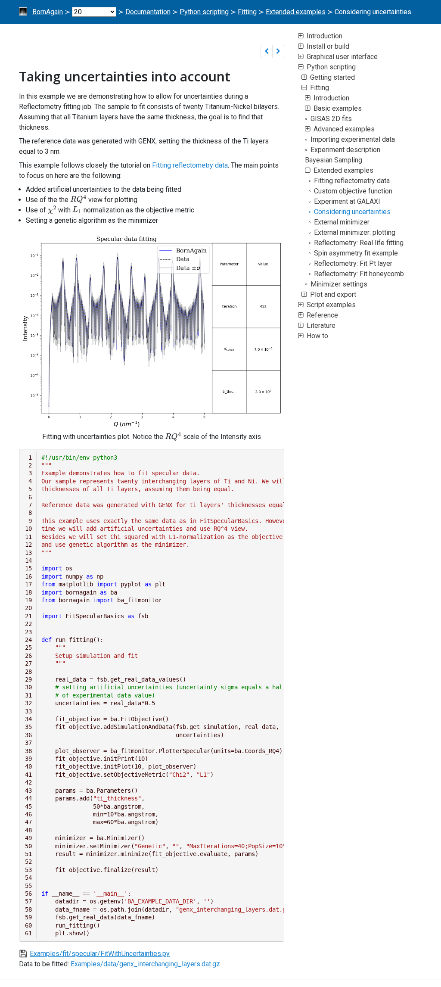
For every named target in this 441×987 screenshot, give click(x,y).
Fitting (247, 12)
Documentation (148, 12)
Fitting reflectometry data (190, 165)
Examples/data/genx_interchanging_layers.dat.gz (145, 964)
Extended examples (296, 12)
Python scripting (204, 12)
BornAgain (47, 12)
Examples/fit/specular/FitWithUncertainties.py (100, 954)
